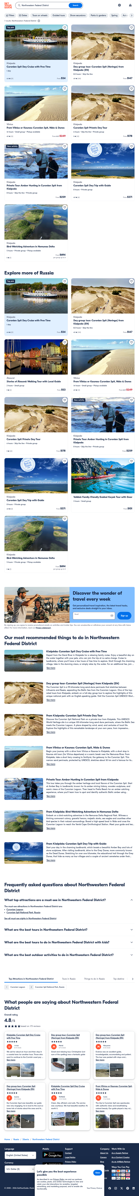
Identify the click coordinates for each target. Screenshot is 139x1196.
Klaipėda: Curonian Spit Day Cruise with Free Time (23, 1036)
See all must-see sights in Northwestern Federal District (30, 918)
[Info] (38, 20)
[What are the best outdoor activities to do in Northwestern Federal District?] (132, 955)
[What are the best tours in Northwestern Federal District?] (132, 930)
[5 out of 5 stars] (25, 1042)
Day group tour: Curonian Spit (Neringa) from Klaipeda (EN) (65, 1036)
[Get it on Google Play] (52, 1155)
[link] (36, 53)
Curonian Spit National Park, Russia (23, 912)
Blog (102, 1162)
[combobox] (42, 5)
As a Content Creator (121, 1157)
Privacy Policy (70, 1162)
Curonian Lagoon (15, 909)
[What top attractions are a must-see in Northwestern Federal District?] (132, 900)
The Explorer (103, 1176)
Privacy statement (43, 628)
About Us (104, 1153)
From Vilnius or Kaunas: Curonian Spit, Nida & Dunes (114, 1087)
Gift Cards (104, 1170)
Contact (68, 1153)
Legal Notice (70, 1157)
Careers (103, 1157)
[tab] (31, 979)
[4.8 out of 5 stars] (12, 1026)
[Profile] (130, 5)
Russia (16, 1139)
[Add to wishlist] (64, 27)
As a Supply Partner (120, 1153)
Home (7, 1139)
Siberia (26, 1139)
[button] (36, 53)
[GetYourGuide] (8, 5)
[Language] (119, 5)
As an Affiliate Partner (121, 1162)
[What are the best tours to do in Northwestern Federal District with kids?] (132, 942)
